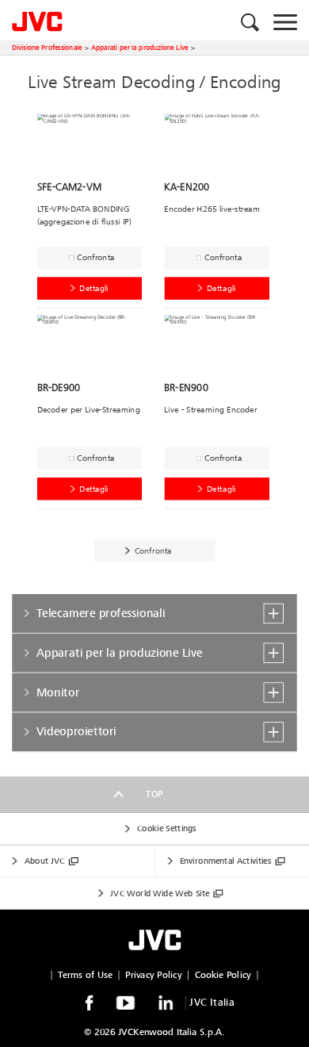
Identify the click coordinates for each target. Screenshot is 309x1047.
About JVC (45, 861)
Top (154, 794)
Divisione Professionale (47, 47)
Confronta (95, 257)
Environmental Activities (225, 861)
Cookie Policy (223, 975)
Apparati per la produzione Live (140, 47)
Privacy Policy (153, 975)
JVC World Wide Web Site (159, 893)
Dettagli (94, 288)
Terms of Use (85, 975)
